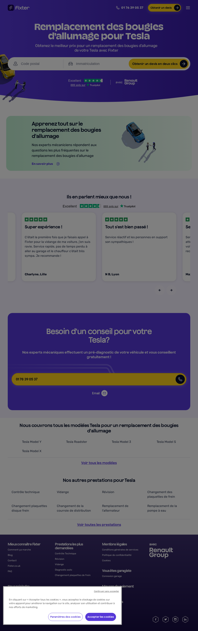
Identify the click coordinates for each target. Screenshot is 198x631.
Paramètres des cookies (65, 616)
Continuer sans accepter (106, 591)
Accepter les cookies (100, 616)
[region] (62, 605)
